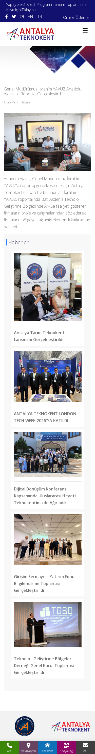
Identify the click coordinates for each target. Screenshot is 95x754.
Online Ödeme (76, 17)
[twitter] (14, 17)
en (30, 16)
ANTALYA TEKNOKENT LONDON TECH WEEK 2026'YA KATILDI (45, 417)
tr (39, 16)
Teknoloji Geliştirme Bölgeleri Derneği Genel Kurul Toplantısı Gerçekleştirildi (44, 665)
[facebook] (6, 17)
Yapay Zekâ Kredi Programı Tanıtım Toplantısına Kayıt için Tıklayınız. (46, 7)
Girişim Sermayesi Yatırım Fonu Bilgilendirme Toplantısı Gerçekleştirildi (44, 583)
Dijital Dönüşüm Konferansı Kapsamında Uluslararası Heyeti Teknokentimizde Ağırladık (45, 495)
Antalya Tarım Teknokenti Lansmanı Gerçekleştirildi (40, 336)
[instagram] (22, 17)
